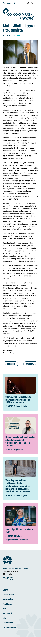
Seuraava (30, 364)
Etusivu (5, 589)
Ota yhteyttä (7, 613)
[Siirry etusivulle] (19, 14)
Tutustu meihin (8, 594)
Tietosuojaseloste (9, 627)
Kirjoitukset (16, 35)
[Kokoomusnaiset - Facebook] (4, 578)
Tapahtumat (7, 604)
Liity (4, 618)
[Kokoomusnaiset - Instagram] (7, 578)
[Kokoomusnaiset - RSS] (11, 578)
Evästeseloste (8, 622)
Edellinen (11, 364)
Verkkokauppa (8, 2)
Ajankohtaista (8, 599)
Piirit (4, 608)
